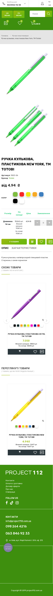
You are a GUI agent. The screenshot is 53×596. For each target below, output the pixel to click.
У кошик (14, 242)
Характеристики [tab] (24, 248)
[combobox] (41, 14)
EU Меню (19, 14)
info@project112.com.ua (18, 521)
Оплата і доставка (14, 483)
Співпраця (10, 492)
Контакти (10, 480)
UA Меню (7, 14)
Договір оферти (13, 486)
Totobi (11, 178)
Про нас (9, 489)
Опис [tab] (5, 248)
